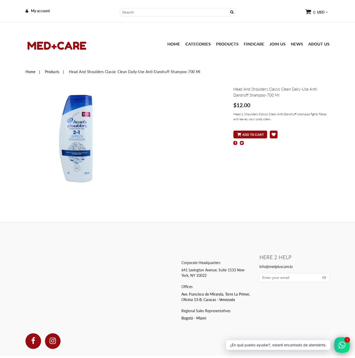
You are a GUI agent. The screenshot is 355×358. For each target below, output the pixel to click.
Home (173, 43)
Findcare (254, 43)
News (297, 43)
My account (40, 11)
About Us (319, 43)
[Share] (235, 143)
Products (227, 43)
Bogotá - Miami (193, 318)
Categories (198, 43)
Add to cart (253, 135)
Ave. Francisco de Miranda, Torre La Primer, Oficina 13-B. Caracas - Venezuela (215, 297)
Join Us (277, 43)
